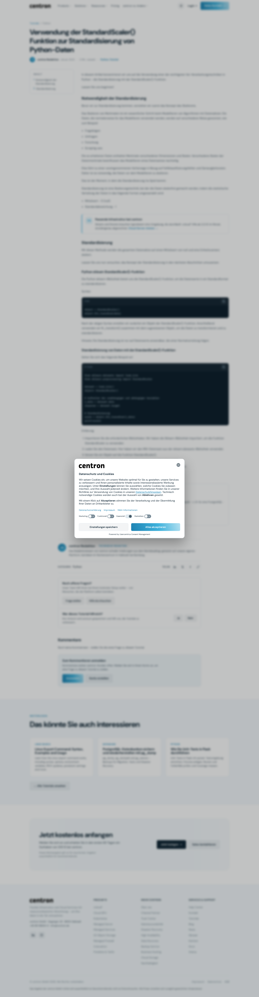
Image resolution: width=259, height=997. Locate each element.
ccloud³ (98, 907)
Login (191, 6)
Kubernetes (100, 918)
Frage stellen (73, 600)
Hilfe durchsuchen (100, 600)
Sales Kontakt (213, 5)
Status (192, 952)
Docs (192, 946)
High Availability (150, 935)
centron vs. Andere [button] (134, 5)
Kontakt (193, 913)
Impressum (198, 981)
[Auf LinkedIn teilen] (175, 567)
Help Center (196, 907)
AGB (227, 981)
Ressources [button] (98, 5)
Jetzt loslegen (169, 844)
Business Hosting (151, 952)
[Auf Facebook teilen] (190, 567)
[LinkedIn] (33, 935)
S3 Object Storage (105, 935)
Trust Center (148, 918)
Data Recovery (150, 941)
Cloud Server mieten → (143, 228)
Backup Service (150, 946)
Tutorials (34, 23)
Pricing (115, 5)
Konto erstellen (99, 678)
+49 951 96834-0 (39, 925)
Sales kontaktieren (204, 844)
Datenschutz (214, 981)
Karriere (193, 941)
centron (40, 6)
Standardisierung (46, 88)
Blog (191, 924)
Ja (178, 618)
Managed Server (103, 924)
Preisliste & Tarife (104, 952)
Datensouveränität (152, 924)
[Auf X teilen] (183, 567)
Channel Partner (150, 913)
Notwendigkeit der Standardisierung (46, 81)
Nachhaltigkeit (149, 963)
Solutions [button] (80, 5)
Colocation (100, 946)
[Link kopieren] (198, 567)
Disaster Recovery (152, 929)
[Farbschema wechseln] (181, 5)
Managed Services (104, 929)
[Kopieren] (223, 301)
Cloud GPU (100, 913)
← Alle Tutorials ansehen (50, 786)
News (192, 929)
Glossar (193, 935)
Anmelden (72, 678)
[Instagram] (41, 935)
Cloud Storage (149, 957)
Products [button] (63, 5)
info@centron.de (60, 925)
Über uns (146, 907)
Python (77, 567)
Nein (190, 618)
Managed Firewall (104, 941)
